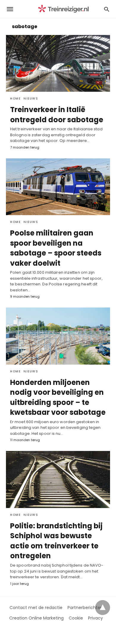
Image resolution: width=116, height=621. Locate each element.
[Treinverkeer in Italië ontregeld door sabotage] (58, 63)
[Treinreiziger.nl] (64, 9)
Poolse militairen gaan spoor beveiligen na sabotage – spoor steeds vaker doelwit (55, 248)
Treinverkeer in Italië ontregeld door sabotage (56, 115)
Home (15, 98)
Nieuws (30, 98)
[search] (106, 9)
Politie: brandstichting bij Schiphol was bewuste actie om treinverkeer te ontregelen (56, 541)
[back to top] (102, 607)
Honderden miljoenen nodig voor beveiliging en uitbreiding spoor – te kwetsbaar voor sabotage (58, 397)
